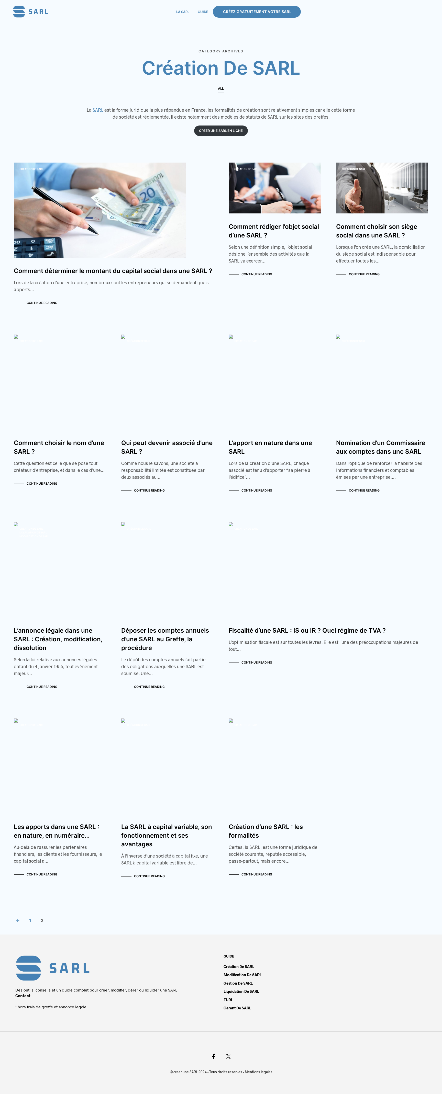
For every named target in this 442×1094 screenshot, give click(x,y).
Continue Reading (42, 303)
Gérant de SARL (237, 1008)
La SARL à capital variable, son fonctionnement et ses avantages (166, 835)
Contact (22, 995)
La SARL (182, 12)
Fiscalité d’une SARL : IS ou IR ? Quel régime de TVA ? (307, 630)
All (221, 88)
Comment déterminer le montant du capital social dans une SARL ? (113, 271)
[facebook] (214, 1056)
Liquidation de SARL (33, 532)
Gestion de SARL (238, 983)
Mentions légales (258, 1072)
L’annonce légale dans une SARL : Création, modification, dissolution (58, 639)
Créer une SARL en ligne (221, 131)
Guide (203, 12)
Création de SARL (31, 168)
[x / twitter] (228, 1056)
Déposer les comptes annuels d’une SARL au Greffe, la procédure (165, 639)
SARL (98, 110)
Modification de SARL (34, 536)
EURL (228, 999)
